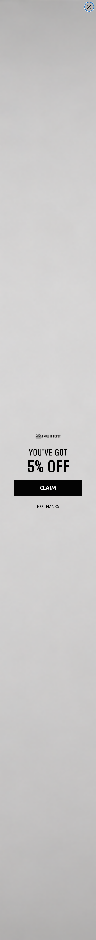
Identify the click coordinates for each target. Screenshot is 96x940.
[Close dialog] (89, 6)
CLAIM (48, 488)
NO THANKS (48, 505)
